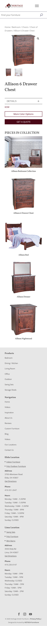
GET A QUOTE (23, 121)
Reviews (8, 423)
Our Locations (10, 444)
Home (7, 27)
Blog (6, 434)
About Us (8, 418)
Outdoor (8, 379)
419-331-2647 (11, 490)
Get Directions (11, 481)
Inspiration (9, 412)
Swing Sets (9, 384)
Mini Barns (10, 541)
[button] (38, 38)
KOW (7, 107)
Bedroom (16, 27)
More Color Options (23, 114)
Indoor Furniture (13, 462)
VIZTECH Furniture (31, 622)
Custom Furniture (12, 428)
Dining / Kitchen (11, 363)
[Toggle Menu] (37, 6)
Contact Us (9, 450)
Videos (7, 407)
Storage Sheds (10, 390)
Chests (25, 27)
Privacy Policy (35, 619)
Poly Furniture (12, 536)
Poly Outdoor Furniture (16, 466)
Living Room (10, 368)
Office (7, 374)
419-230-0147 (11, 565)
